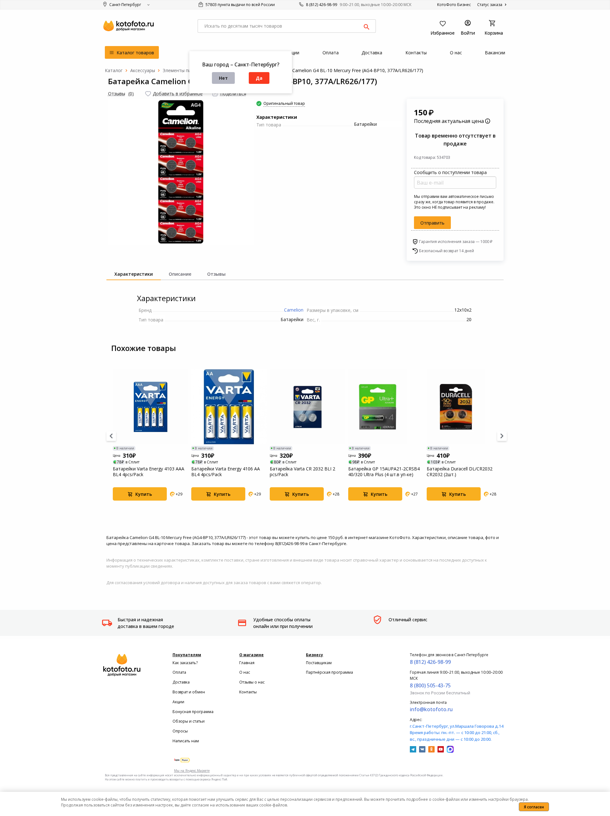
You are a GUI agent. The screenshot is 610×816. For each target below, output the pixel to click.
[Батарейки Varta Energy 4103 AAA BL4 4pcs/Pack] (150, 406)
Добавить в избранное (178, 94)
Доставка (181, 682)
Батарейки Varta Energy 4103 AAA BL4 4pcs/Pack (148, 471)
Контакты (248, 692)
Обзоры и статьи (189, 721)
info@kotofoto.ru (431, 709)
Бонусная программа (193, 711)
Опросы (180, 731)
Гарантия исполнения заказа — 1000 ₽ (455, 241)
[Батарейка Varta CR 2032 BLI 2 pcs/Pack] (307, 406)
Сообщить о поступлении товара (450, 172)
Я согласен (534, 807)
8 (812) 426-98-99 (321, 4)
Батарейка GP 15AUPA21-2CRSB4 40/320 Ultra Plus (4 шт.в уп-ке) (384, 471)
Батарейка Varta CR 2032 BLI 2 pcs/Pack (302, 471)
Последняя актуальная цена (449, 121)
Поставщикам (319, 662)
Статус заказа (490, 4)
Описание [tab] (180, 274)
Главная (246, 662)
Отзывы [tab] (216, 274)
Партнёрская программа (329, 672)
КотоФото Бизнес (454, 4)
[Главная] (113, 70)
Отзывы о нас (252, 682)
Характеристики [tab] (133, 274)
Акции (178, 702)
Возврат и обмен (189, 692)
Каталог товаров (134, 53)
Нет (223, 78)
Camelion (293, 310)
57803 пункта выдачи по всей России (240, 4)
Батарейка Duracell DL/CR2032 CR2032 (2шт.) (459, 471)
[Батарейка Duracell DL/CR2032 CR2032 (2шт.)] (464, 406)
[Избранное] (148, 93)
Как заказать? (185, 662)
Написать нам (186, 741)
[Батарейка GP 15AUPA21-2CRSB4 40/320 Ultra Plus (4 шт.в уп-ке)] (386, 406)
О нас (244, 672)
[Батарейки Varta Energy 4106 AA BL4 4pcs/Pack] (229, 406)
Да (259, 78)
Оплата (179, 672)
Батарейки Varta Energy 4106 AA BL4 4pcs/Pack (225, 471)
